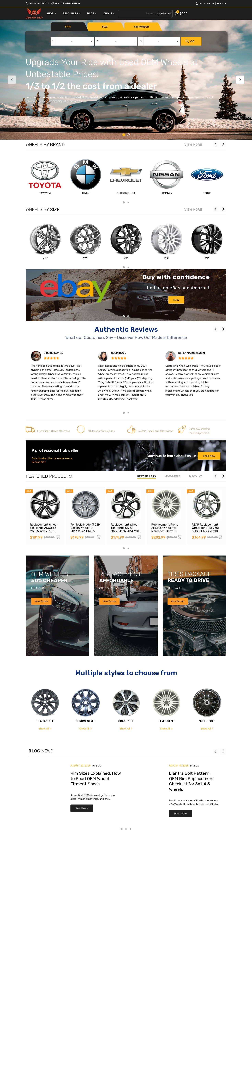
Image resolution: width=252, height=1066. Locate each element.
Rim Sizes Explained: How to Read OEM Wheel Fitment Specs (95, 779)
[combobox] (72, 41)
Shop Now (209, 455)
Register (221, 3)
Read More (82, 808)
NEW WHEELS (172, 476)
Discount (195, 476)
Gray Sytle (126, 721)
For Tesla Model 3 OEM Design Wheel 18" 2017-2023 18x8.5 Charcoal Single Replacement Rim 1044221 (85, 532)
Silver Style (166, 721)
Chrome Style (85, 721)
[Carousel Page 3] (130, 829)
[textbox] (72, 41)
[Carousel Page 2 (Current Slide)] (128, 316)
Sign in (210, 3)
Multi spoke (207, 721)
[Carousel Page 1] (124, 316)
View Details (41, 601)
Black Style (45, 721)
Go (192, 41)
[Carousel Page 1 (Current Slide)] (123, 134)
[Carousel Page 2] (128, 134)
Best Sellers (146, 476)
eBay (176, 299)
